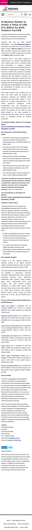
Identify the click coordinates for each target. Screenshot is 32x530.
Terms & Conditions (23, 524)
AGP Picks (4, 2)
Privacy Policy (24, 527)
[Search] (22, 14)
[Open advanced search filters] (25, 14)
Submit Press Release (9, 524)
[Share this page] (30, 14)
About (8, 520)
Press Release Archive (18, 520)
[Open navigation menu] (2, 14)
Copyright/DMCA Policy (11, 527)
